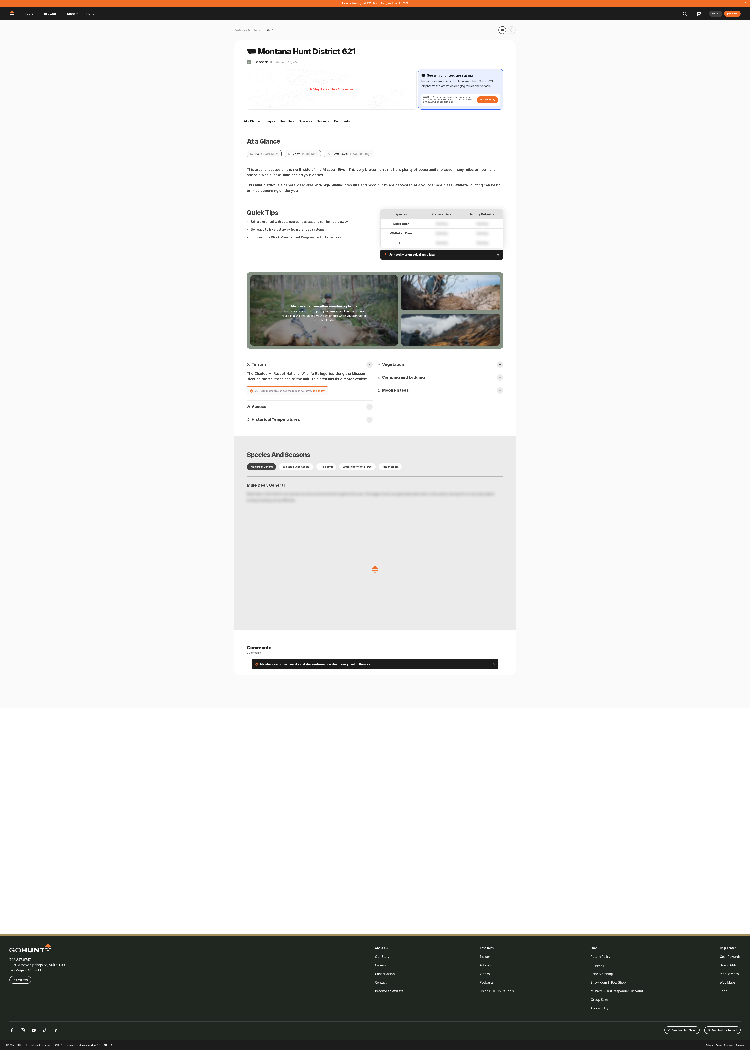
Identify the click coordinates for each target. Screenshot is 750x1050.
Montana (254, 30)
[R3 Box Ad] (502, 1005)
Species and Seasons (314, 121)
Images (270, 121)
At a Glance (252, 121)
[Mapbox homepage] (256, 106)
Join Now (732, 13)
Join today (489, 99)
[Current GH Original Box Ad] (270, 1005)
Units (267, 30)
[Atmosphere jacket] (347, 1005)
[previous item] (505, 964)
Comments (342, 121)
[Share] (502, 30)
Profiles (239, 30)
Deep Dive (287, 121)
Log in (715, 13)
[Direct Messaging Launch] (424, 1005)
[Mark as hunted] (512, 30)
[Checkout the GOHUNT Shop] (699, 13)
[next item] (512, 964)
